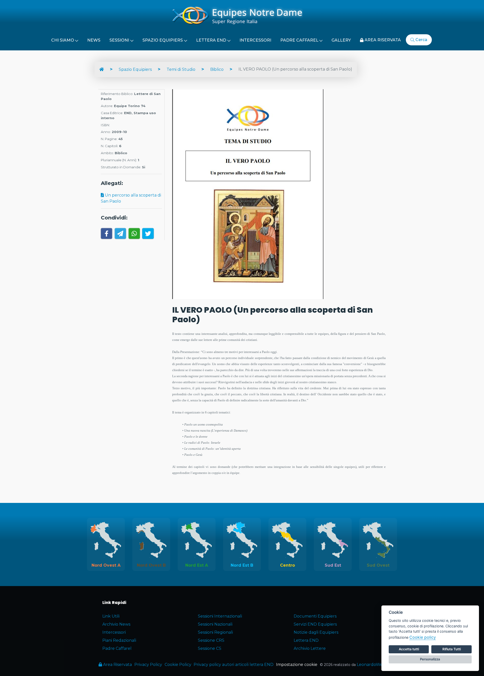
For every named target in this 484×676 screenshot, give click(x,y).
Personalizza (430, 659)
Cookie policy (422, 637)
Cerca (420, 39)
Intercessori (114, 632)
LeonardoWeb (371, 664)
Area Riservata (117, 664)
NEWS (93, 40)
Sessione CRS (211, 640)
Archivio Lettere (310, 648)
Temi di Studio (181, 69)
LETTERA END (211, 40)
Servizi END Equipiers (315, 624)
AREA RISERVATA (382, 40)
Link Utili (110, 616)
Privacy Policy (148, 664)
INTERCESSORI (255, 40)
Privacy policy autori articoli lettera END (234, 664)
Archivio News (116, 624)
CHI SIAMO (62, 40)
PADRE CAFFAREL (299, 40)
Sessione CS (209, 648)
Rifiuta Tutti (451, 649)
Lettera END (306, 640)
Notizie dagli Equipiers (316, 632)
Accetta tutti (409, 649)
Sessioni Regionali (215, 632)
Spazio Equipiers (135, 69)
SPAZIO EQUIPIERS (162, 40)
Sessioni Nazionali (215, 624)
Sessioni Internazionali (220, 616)
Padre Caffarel (117, 648)
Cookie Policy (178, 664)
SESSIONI (119, 40)
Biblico (217, 69)
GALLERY (341, 40)
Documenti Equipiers (315, 616)
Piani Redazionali (119, 640)
